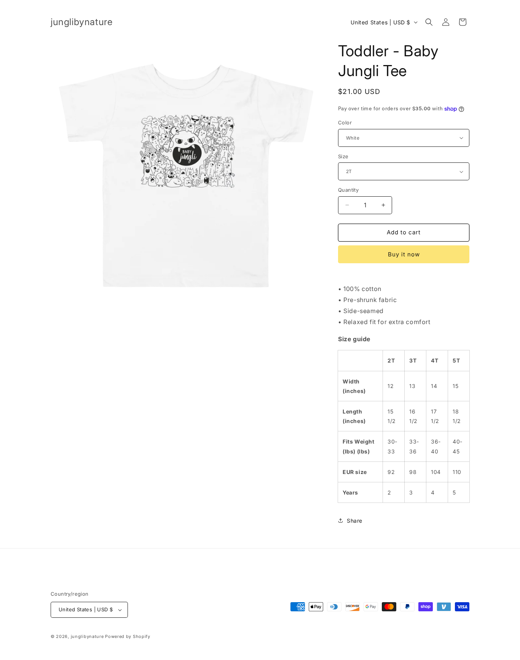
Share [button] (354, 520)
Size (343, 156)
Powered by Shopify (127, 636)
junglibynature (87, 636)
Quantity (348, 190)
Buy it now (404, 254)
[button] (429, 22)
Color (345, 122)
